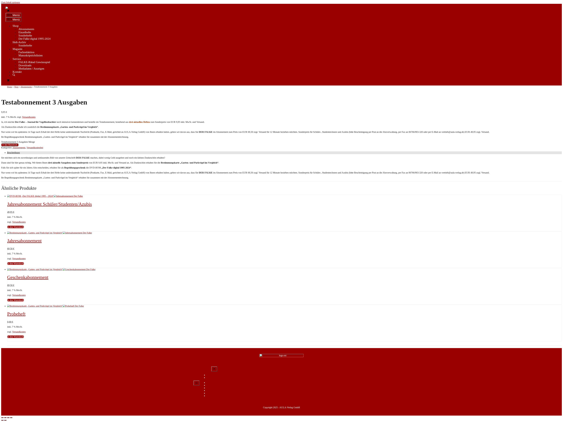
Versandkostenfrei (35, 147)
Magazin (17, 48)
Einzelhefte (24, 32)
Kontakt (17, 71)
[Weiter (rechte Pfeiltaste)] (5, 420)
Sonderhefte (25, 35)
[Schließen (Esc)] (11, 417)
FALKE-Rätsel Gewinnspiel (34, 62)
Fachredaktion (26, 52)
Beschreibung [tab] (13, 152)
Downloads (24, 65)
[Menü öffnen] (196, 383)
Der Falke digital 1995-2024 (34, 38)
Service (17, 58)
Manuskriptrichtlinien (30, 55)
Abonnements (26, 29)
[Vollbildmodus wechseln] (5, 417)
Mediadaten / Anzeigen (31, 68)
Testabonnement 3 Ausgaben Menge (18, 142)
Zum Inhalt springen (10, 2)
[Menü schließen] (214, 369)
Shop (16, 25)
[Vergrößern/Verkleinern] (2, 417)
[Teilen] (8, 417)
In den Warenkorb (9, 145)
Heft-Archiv (19, 42)
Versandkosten (28, 117)
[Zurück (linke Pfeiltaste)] (2, 420)
